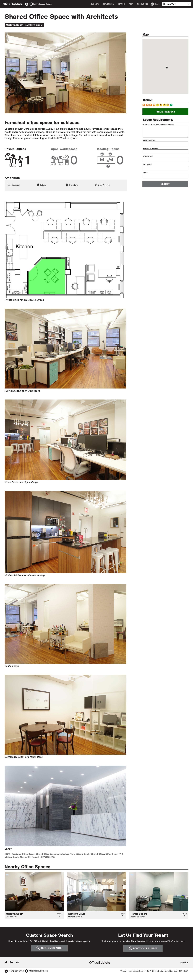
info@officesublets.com (38, 971)
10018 (8, 854)
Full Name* (147, 164)
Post (131, 4)
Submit (165, 184)
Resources (142, 4)
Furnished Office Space (23, 854)
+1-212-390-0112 (16, 971)
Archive (184, 962)
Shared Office (97, 854)
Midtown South (82, 854)
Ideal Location (149, 140)
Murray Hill (25, 857)
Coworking (108, 4)
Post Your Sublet (145, 948)
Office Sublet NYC (114, 854)
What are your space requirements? (158, 124)
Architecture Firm (65, 854)
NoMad (35, 857)
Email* (145, 173)
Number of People (150, 148)
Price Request (165, 111)
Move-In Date (148, 156)
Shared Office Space (46, 854)
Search (121, 4)
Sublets (95, 4)
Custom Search (51, 948)
